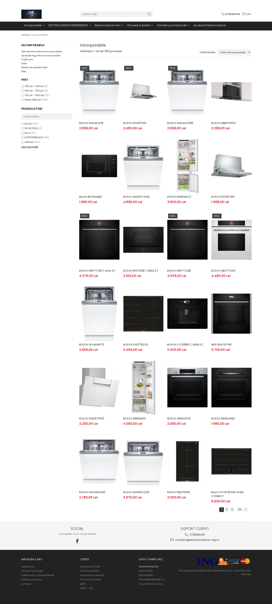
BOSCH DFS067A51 (222, 197)
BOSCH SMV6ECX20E (136, 492)
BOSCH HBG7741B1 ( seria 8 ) (97, 271)
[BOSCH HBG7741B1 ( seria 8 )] (99, 240)
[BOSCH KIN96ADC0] (187, 166)
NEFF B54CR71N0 (221, 344)
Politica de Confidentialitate (37, 575)
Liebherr (29, 142)
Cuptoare (27, 59)
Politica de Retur (90, 571)
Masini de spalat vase (34, 67)
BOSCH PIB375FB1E (178, 492)
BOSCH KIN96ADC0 (179, 197)
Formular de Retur (91, 579)
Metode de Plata (90, 566)
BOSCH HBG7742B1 (179, 271)
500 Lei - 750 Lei (34, 90)
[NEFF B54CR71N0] (231, 313)
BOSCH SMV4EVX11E (91, 123)
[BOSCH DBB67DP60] (231, 92)
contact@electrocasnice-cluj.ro (196, 540)
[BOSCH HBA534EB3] (231, 387)
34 (239, 509)
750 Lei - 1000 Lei (34, 95)
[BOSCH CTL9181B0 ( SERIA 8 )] (187, 313)
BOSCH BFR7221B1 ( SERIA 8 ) (140, 271)
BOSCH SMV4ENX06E (92, 492)
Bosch (28, 123)
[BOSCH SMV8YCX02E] (143, 166)
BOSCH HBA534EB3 (223, 418)
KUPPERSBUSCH (34, 137)
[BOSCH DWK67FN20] (99, 387)
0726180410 (197, 535)
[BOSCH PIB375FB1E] (187, 461)
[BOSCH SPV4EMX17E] (99, 313)
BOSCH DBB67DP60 (223, 123)
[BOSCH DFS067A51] (231, 166)
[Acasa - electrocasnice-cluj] (39, 14)
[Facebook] (77, 541)
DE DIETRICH (31, 128)
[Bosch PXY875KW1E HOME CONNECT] (231, 461)
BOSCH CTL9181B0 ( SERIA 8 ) (185, 344)
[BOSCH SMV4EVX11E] (99, 92)
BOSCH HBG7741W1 (223, 271)
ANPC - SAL (86, 588)
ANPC (83, 584)
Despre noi (27, 566)
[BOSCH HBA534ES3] (187, 387)
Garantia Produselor (92, 575)
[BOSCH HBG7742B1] (187, 240)
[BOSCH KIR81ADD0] (143, 387)
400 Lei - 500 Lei (34, 86)
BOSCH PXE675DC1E (135, 344)
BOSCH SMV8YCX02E (136, 197)
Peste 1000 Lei (33, 99)
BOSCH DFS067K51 (134, 123)
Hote (24, 63)
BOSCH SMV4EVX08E (180, 123)
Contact (26, 584)
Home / (26, 35)
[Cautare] (149, 14)
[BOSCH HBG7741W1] (231, 240)
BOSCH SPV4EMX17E (91, 344)
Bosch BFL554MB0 (90, 197)
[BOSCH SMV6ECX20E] (143, 461)
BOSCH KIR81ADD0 (134, 418)
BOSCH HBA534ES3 (179, 418)
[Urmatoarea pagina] (245, 509)
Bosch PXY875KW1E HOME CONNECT (227, 494)
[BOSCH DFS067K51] (143, 92)
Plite (23, 71)
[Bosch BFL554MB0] (99, 166)
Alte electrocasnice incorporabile (41, 51)
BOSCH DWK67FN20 (91, 418)
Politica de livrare (31, 579)
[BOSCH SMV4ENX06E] (99, 461)
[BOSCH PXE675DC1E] (143, 313)
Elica (27, 133)
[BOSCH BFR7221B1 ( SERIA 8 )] (143, 240)
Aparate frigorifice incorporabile (40, 55)
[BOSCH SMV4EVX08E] (187, 92)
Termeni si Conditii (32, 571)
